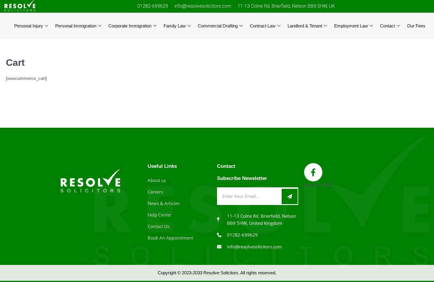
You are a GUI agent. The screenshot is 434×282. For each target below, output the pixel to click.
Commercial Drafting (218, 25)
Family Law (175, 25)
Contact (387, 25)
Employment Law (351, 25)
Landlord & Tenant (305, 25)
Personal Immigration (75, 25)
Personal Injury (28, 25)
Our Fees (416, 25)
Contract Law (262, 25)
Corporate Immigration (129, 25)
